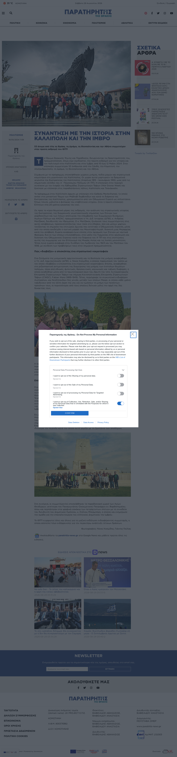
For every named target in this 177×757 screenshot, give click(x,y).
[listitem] (88, 370)
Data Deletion (73, 422)
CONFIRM (70, 413)
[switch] (120, 375)
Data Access (88, 422)
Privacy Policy (103, 422)
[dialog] (88, 378)
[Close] (133, 334)
